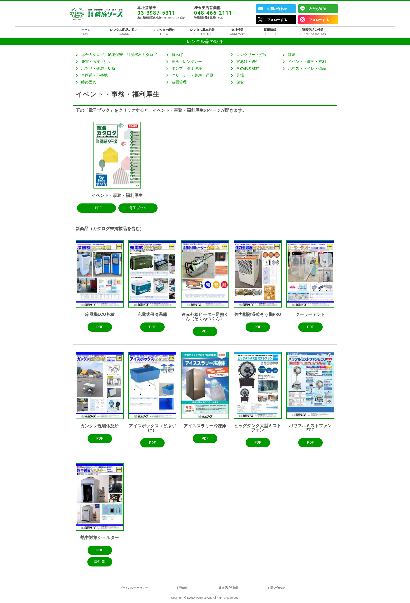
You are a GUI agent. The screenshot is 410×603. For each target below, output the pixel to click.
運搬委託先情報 (229, 587)
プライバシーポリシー (134, 587)
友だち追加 (317, 9)
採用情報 (181, 587)
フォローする (277, 20)
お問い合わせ (277, 9)
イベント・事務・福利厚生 (117, 195)
